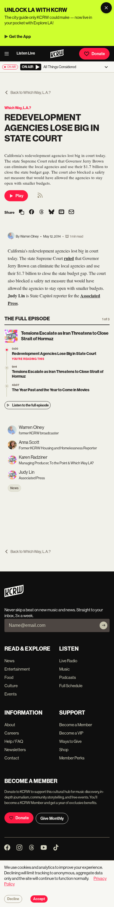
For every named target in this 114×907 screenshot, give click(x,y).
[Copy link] (21, 212)
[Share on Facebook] (31, 212)
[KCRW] (14, 595)
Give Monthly (52, 818)
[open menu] (8, 54)
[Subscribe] (103, 625)
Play (19, 195)
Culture (11, 685)
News (14, 488)
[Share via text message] (61, 212)
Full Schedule (70, 685)
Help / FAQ (13, 741)
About (9, 724)
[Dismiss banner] (106, 7)
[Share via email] (71, 212)
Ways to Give (70, 741)
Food (8, 677)
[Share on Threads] (41, 212)
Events (10, 694)
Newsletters (15, 749)
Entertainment (17, 669)
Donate (98, 53)
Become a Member (75, 724)
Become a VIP (71, 733)
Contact (11, 758)
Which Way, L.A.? (17, 108)
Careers (11, 733)
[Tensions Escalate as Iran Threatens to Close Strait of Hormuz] (6, 367)
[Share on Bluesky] (51, 212)
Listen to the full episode (30, 405)
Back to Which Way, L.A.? (31, 92)
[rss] (40, 197)
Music (64, 669)
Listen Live (26, 53)
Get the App (20, 36)
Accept (39, 899)
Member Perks (71, 758)
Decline (13, 899)
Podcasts (67, 677)
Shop (63, 749)
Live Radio (68, 660)
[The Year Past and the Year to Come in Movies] (6, 386)
